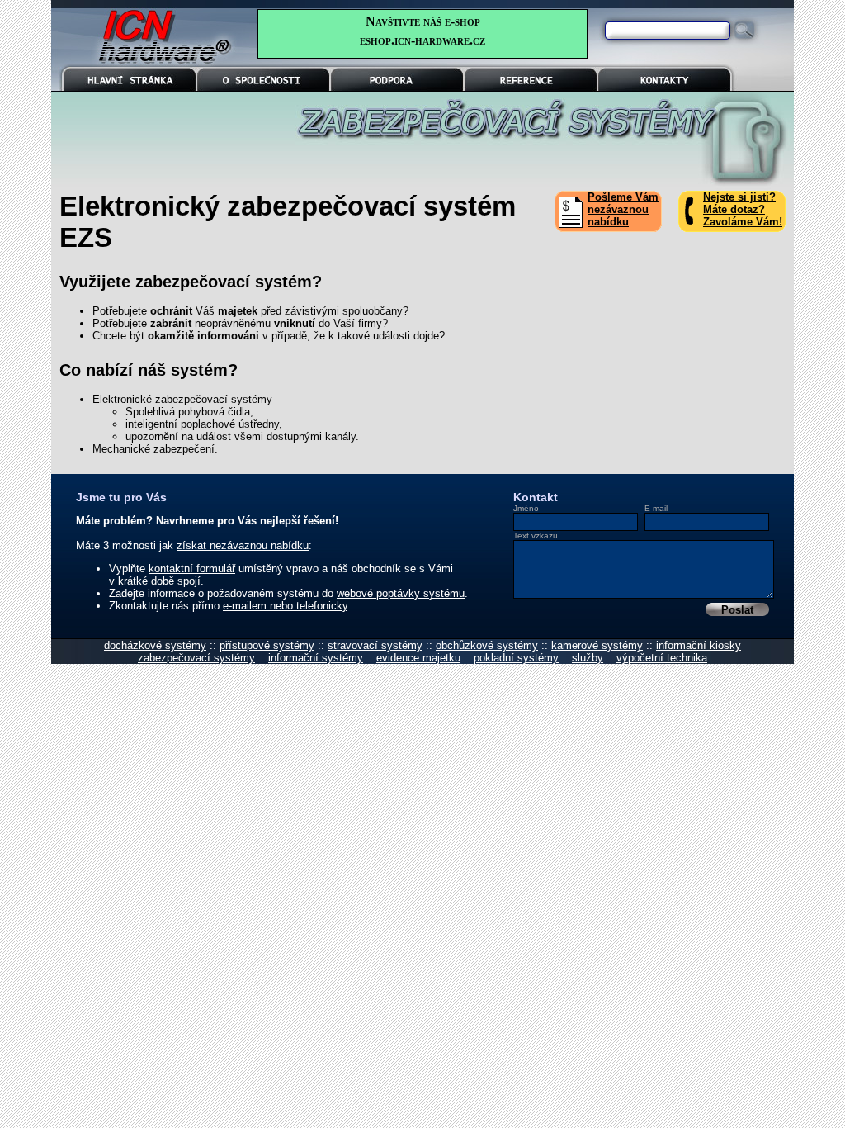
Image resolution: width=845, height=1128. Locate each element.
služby (587, 658)
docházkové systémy (155, 645)
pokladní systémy (516, 658)
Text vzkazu (535, 535)
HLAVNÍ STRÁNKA (129, 73)
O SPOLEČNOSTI (264, 73)
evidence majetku (418, 658)
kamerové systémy (597, 645)
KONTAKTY (664, 73)
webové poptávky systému (401, 593)
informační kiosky (698, 645)
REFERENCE (531, 73)
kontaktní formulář (192, 568)
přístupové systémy (267, 645)
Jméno (526, 508)
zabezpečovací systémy (196, 658)
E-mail (656, 508)
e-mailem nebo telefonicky (285, 606)
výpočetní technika (661, 658)
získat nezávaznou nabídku (243, 545)
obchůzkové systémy (487, 645)
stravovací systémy (375, 645)
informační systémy (315, 658)
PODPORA (397, 73)
